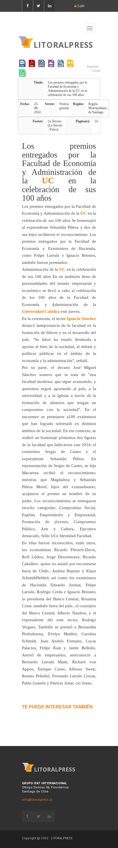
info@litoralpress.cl (37, 799)
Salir (81, 5)
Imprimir (92, 66)
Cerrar (95, 71)
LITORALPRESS (63, 44)
